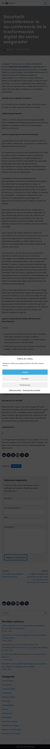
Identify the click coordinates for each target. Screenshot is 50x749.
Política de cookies (15, 390)
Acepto (25, 372)
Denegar (25, 378)
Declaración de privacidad (31, 390)
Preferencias (25, 385)
